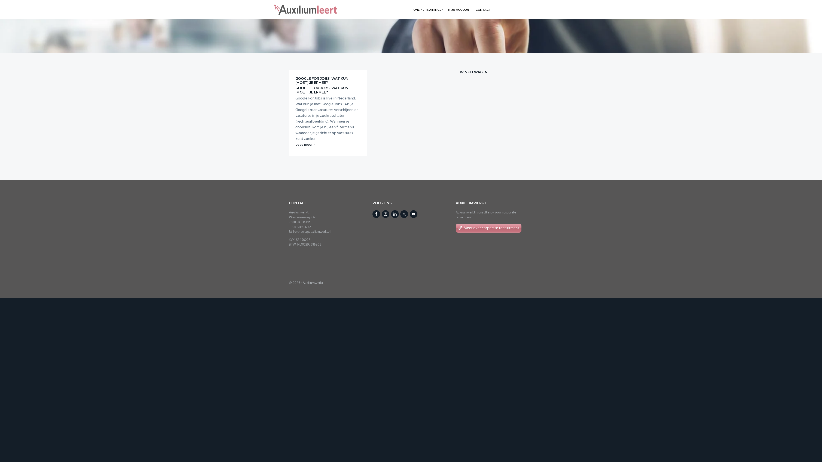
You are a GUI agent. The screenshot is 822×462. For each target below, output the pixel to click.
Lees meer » (305, 145)
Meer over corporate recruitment (491, 228)
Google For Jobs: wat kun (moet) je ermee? (321, 81)
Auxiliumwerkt (313, 283)
